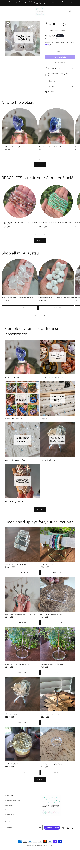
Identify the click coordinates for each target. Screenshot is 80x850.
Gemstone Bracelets (13, 418)
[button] (4, 11)
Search (7, 810)
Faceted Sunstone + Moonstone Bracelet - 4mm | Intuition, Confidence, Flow (19, 223)
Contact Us (9, 805)
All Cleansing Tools (13, 501)
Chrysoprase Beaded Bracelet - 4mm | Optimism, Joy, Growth (54, 223)
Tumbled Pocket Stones (50, 377)
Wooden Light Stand (11, 764)
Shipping (48, 39)
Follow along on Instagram (14, 800)
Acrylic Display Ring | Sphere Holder (51, 764)
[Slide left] (35, 159)
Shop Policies (9, 814)
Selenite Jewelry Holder (47, 564)
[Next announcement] (76, 3)
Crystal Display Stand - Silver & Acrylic (17, 664)
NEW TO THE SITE (12, 377)
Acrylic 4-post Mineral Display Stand (51, 614)
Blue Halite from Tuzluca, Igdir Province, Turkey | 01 (54, 147)
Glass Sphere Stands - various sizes (16, 564)
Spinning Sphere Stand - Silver (49, 714)
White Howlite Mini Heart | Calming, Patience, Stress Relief (56, 297)
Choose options (22, 573)
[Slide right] (44, 159)
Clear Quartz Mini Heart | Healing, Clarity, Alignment (17, 297)
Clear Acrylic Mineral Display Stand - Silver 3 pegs (20, 614)
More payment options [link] (60, 62)
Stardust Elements (37, 845)
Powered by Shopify (47, 845)
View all (40, 165)
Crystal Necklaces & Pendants (17, 460)
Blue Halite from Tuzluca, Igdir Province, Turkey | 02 (17, 147)
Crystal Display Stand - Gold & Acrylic (51, 664)
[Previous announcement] (4, 3)
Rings (42, 418)
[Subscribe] (40, 827)
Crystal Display (46, 460)
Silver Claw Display (11, 714)
